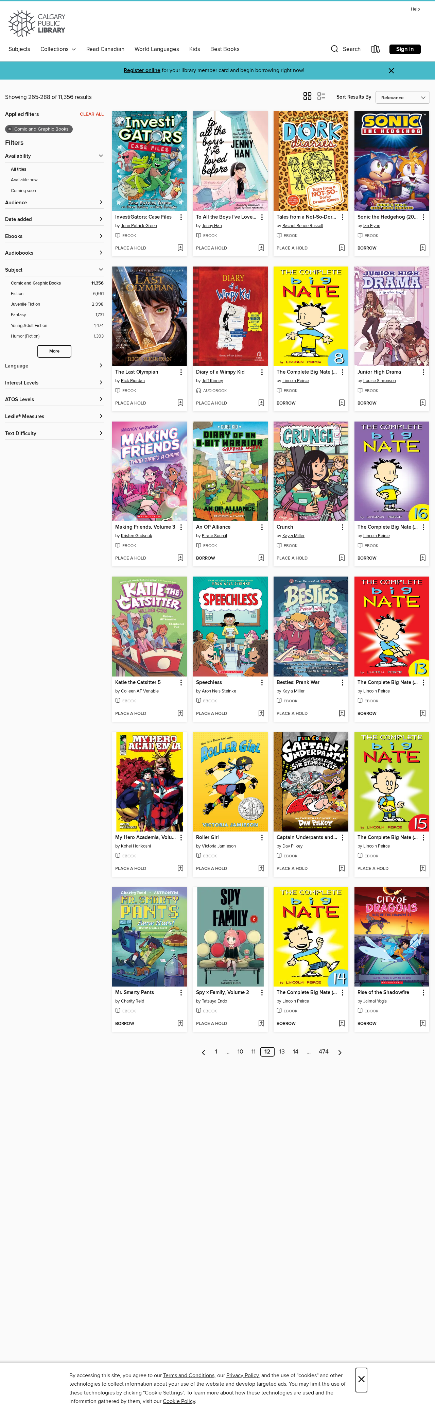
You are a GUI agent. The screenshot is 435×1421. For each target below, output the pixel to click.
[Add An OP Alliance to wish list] (261, 558)
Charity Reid (132, 1001)
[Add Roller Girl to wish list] (261, 868)
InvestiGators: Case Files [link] (143, 217)
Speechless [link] (209, 683)
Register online (142, 70)
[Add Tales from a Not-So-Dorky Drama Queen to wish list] (341, 248)
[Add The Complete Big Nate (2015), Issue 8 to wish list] (341, 403)
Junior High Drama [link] (379, 372)
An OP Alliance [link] (213, 527)
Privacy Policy (242, 1375)
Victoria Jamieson (219, 846)
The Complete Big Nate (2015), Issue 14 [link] (308, 993)
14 (295, 1052)
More (54, 351)
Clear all (92, 114)
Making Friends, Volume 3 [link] (145, 527)
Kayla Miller (293, 535)
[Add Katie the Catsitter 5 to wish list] (180, 713)
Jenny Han (212, 225)
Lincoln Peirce (295, 380)
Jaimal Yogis (375, 1001)
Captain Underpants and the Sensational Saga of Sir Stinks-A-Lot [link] (308, 838)
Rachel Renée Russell (302, 225)
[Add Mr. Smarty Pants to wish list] (180, 1024)
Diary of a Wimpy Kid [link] (220, 372)
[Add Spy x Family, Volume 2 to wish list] (261, 1024)
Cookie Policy (179, 1401)
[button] (345, 50)
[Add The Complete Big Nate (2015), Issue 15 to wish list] (422, 868)
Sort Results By (353, 97)
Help (415, 9)
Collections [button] (55, 49)
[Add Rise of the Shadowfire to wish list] (422, 1024)
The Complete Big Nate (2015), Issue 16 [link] (389, 527)
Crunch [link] (285, 527)
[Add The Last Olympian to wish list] (180, 403)
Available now (24, 180)
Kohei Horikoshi (136, 846)
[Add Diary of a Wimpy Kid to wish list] (261, 403)
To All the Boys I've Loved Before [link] (227, 217)
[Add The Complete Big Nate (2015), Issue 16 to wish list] (422, 558)
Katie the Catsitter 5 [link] (138, 683)
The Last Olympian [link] (136, 372)
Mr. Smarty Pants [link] (134, 993)
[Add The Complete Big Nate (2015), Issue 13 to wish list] (422, 713)
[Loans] (376, 50)
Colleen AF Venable (140, 691)
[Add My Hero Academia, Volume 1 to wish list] (180, 868)
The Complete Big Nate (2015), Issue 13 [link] (389, 683)
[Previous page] (203, 1052)
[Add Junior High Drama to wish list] (422, 403)
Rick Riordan (133, 380)
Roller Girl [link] (207, 838)
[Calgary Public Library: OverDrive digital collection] (36, 23)
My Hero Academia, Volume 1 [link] (146, 838)
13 (282, 1052)
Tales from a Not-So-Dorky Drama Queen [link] (308, 217)
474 (324, 1052)
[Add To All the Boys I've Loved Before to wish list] (261, 248)
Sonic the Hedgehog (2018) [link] (389, 217)
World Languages (157, 49)
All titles (18, 169)
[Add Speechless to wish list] (261, 713)
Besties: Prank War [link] (298, 683)
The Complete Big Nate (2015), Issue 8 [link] (308, 372)
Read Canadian (105, 49)
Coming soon (23, 190)
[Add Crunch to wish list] (341, 558)
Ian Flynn (371, 225)
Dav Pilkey (292, 846)
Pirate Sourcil (214, 535)
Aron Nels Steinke (219, 691)
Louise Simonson (379, 380)
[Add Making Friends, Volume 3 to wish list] (180, 558)
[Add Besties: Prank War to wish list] (341, 713)
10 (240, 1052)
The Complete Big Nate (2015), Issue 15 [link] (389, 838)
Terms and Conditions (188, 1375)
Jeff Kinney (212, 380)
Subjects (19, 49)
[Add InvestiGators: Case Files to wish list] (180, 248)
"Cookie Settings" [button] (163, 1392)
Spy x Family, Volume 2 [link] (222, 993)
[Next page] (340, 1052)
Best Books (225, 49)
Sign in (405, 49)
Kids (194, 49)
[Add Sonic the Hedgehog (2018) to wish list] (422, 248)
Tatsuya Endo (214, 1001)
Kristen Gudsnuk (136, 535)
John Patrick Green (139, 225)
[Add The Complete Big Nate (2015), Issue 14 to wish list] (341, 1024)
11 (253, 1052)
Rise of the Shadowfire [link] (383, 993)
